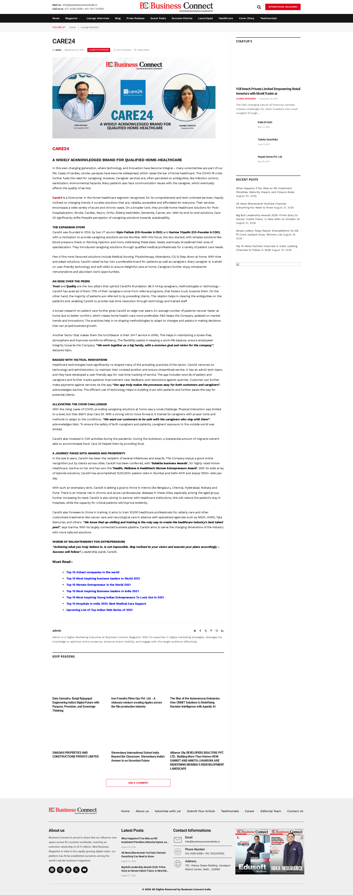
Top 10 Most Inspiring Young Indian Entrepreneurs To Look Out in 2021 (115, 597)
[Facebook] (52, 870)
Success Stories (182, 18)
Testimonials (268, 18)
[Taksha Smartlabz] (245, 143)
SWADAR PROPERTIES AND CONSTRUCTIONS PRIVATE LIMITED (75, 754)
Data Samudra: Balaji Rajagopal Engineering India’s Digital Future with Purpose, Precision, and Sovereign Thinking (75, 704)
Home (125, 811)
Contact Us (295, 811)
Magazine (71, 18)
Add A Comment (138, 782)
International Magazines (282, 7)
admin (58, 50)
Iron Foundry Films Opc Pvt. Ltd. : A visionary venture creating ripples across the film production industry (136, 702)
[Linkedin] (68, 870)
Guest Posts (158, 18)
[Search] (259, 7)
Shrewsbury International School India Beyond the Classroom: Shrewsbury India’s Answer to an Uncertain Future (138, 756)
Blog (118, 18)
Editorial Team (271, 811)
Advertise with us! (168, 811)
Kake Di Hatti (265, 122)
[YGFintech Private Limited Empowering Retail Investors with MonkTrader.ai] (268, 66)
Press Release (135, 18)
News (55, 18)
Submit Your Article (201, 811)
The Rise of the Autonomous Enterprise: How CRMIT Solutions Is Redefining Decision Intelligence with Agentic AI (195, 702)
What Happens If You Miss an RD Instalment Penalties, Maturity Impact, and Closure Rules (144, 840)
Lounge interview (98, 18)
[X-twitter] (76, 870)
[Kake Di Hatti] (245, 126)
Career (249, 811)
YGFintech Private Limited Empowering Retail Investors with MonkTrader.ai (268, 91)
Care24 (57, 197)
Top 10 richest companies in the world (92, 572)
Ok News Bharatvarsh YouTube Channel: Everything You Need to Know (143, 854)
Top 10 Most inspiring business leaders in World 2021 (103, 578)
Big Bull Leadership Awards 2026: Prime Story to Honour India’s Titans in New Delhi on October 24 (145, 869)
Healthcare (226, 18)
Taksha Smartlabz (268, 139)
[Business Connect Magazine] (176, 7)
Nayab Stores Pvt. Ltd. (270, 156)
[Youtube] (84, 870)
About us (142, 811)
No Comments (124, 50)
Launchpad (205, 18)
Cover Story (246, 18)
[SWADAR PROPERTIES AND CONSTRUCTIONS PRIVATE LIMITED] (79, 732)
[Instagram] (60, 870)
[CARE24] (133, 137)
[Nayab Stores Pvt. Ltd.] (245, 161)
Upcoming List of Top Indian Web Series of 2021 (99, 610)
